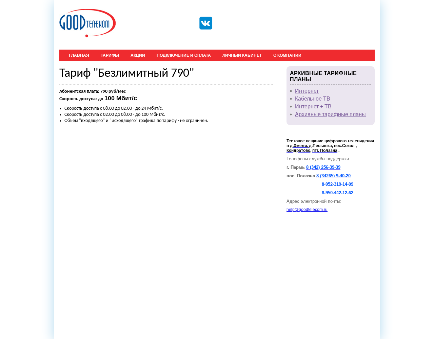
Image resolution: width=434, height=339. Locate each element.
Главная (79, 55)
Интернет (307, 91)
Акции (138, 55)
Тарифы (110, 55)
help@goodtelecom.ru (307, 209)
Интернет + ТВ (313, 106)
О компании (287, 55)
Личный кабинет (242, 55)
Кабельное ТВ (312, 99)
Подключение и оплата (184, 55)
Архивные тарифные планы (330, 114)
